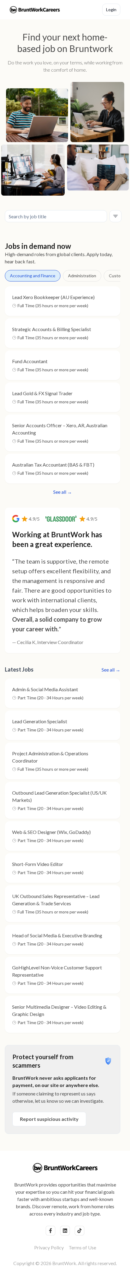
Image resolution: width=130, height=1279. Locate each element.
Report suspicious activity (49, 1119)
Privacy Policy (49, 1247)
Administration (82, 275)
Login (111, 9)
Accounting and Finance (32, 275)
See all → (62, 492)
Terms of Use (82, 1247)
